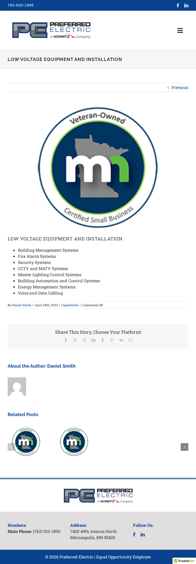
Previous (180, 87)
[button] (11, 447)
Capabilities (70, 305)
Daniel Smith (21, 305)
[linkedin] (186, 5)
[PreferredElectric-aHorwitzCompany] (51, 20)
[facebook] (178, 5)
